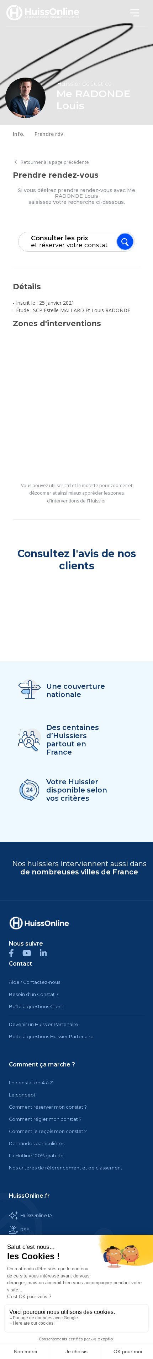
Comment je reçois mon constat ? (48, 1131)
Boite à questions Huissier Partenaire (51, 1036)
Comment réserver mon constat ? (48, 1107)
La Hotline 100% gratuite (36, 1155)
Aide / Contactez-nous (34, 982)
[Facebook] (15, 953)
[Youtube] (31, 953)
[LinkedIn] (47, 953)
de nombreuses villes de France (79, 872)
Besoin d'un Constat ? (33, 994)
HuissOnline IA (36, 1215)
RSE (24, 1229)
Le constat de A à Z (31, 1082)
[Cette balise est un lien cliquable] (39, 923)
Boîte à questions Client (36, 1006)
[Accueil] (46, 13)
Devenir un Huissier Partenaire (43, 1024)
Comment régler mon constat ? (45, 1119)
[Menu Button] (125, 242)
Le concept (22, 1095)
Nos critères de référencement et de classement (65, 1168)
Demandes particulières (36, 1143)
